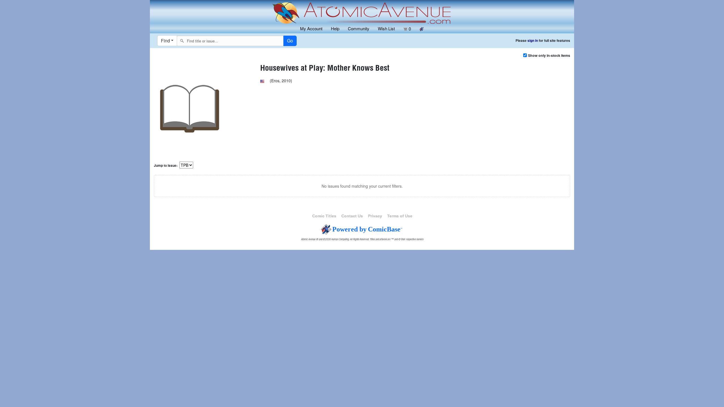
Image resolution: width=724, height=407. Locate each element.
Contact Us (352, 216)
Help (335, 28)
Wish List (386, 28)
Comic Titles (324, 216)
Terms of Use (399, 216)
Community (358, 28)
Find (165, 40)
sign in (532, 40)
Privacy (375, 216)
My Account (311, 28)
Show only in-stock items (549, 55)
